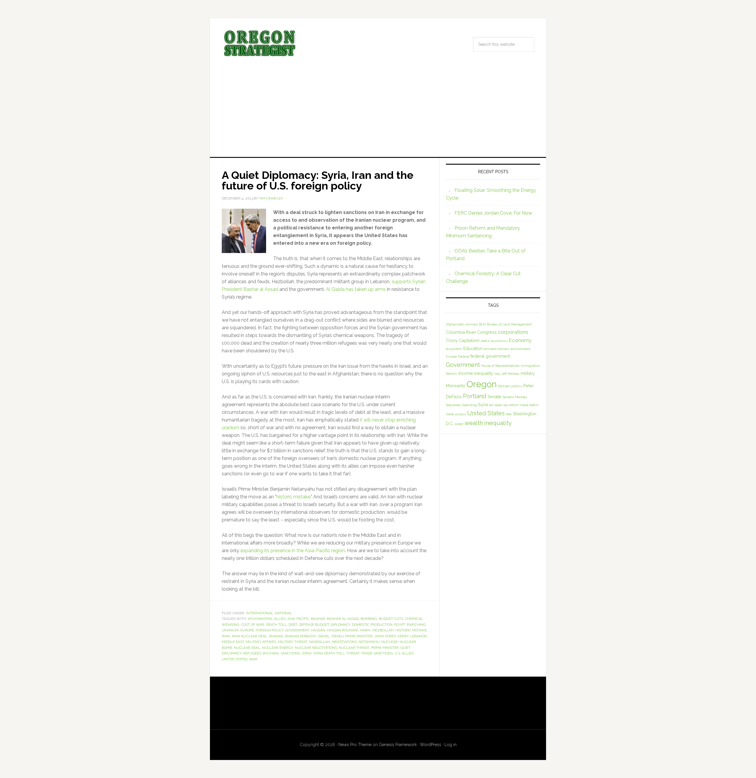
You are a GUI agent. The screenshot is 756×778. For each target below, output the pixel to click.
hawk (365, 630)
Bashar (318, 619)
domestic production (372, 625)
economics (499, 341)
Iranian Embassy (300, 636)
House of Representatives (500, 365)
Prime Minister (385, 648)
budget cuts (391, 619)
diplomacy (340, 625)
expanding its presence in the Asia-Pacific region (292, 550)
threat (352, 653)
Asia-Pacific (298, 619)
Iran (226, 636)
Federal (463, 356)
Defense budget (314, 625)
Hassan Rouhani (342, 630)
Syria (307, 653)
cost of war (252, 625)
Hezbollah (383, 630)
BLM (482, 324)
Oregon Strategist (260, 43)
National (283, 613)
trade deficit (529, 405)
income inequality (475, 373)
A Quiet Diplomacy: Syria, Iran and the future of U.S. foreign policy (317, 180)
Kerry (402, 636)
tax (491, 405)
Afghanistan (260, 619)
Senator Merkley (515, 397)
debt (293, 625)
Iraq (497, 373)
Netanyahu (369, 642)
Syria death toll (329, 653)
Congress (487, 332)
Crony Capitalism (463, 340)
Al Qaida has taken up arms (356, 289)
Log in (450, 744)
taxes (498, 405)
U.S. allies (404, 653)
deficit (485, 341)
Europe (247, 630)
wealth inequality (488, 423)
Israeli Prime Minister (352, 636)
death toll (276, 625)
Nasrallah (319, 642)
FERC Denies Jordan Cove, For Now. (493, 213)
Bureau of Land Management (509, 324)
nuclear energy (277, 648)
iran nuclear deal (249, 636)
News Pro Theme (355, 744)
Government (297, 630)
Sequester (453, 405)
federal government (490, 356)
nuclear (389, 642)
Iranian (276, 636)
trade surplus (456, 414)
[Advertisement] (378, 112)
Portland (474, 396)
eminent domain (496, 349)
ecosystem (454, 349)
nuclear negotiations (316, 648)
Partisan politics (510, 386)
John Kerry (385, 636)
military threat (292, 642)
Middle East (233, 642)
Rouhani (271, 653)
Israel (324, 636)
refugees (252, 653)
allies (280, 619)
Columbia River (461, 332)
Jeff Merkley (510, 373)
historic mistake (293, 497)
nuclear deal (247, 648)
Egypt (399, 625)
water (459, 424)
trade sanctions (377, 653)
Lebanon (418, 636)
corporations (513, 332)
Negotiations (344, 642)
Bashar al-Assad (343, 619)
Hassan (318, 630)
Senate (494, 396)
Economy (520, 340)
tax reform (511, 405)
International (259, 613)
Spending (469, 405)
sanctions (290, 653)
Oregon (482, 384)
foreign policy (269, 630)
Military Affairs (261, 642)
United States (234, 659)
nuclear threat (354, 648)
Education (473, 348)
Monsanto (455, 385)
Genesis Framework (398, 744)
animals (472, 324)
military (528, 373)
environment (520, 349)
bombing (369, 619)
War (253, 659)
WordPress (430, 744)
